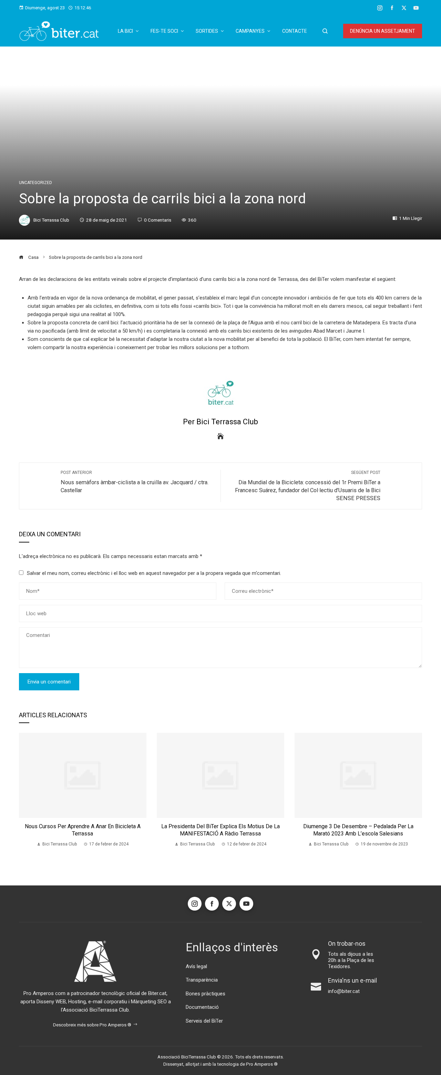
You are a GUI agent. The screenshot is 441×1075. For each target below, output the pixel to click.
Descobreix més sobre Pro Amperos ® (92, 1024)
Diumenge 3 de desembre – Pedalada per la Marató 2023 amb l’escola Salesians (358, 830)
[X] (229, 904)
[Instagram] (195, 904)
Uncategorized (35, 183)
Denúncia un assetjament (382, 31)
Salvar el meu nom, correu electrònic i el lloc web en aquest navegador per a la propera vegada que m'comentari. (154, 573)
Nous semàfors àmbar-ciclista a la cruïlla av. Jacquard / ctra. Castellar (134, 482)
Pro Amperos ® (262, 1064)
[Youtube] (246, 904)
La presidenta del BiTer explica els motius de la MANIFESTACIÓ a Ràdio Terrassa (220, 830)
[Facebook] (212, 904)
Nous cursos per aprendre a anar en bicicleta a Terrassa (83, 830)
